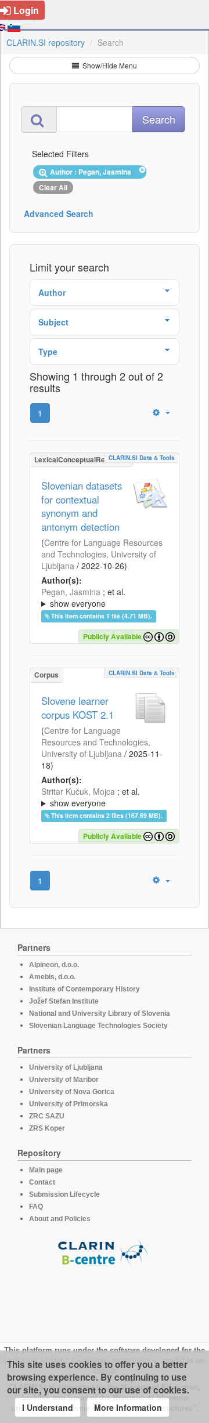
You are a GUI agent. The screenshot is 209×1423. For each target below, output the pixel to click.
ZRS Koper (47, 1128)
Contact (42, 1182)
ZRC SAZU (46, 1116)
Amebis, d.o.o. (52, 977)
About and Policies (60, 1219)
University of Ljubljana (66, 1067)
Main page (46, 1170)
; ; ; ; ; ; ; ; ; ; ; (104, 797)
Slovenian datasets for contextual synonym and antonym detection (81, 506)
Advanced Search (58, 213)
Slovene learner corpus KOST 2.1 (77, 708)
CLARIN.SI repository (45, 42)
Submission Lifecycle (64, 1194)
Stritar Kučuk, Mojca (78, 791)
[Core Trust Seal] (104, 1299)
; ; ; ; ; (102, 597)
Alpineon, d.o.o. (54, 965)
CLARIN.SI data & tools (142, 458)
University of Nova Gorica (71, 1092)
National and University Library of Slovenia (99, 1013)
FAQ (36, 1207)
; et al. (83, 597)
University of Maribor (64, 1080)
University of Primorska (68, 1104)
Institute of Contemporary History (84, 989)
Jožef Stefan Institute (64, 1001)
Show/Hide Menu (109, 65)
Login (26, 10)
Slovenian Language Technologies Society (98, 1026)
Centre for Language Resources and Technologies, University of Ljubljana (102, 554)
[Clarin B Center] (104, 1251)
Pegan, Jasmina (70, 592)
